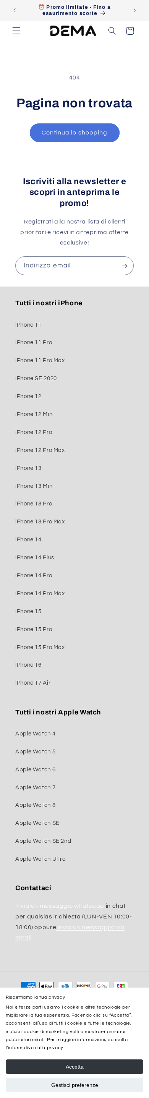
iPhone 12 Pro (33, 432)
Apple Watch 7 (35, 787)
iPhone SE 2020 (36, 378)
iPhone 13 (28, 468)
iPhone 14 (28, 540)
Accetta (75, 1067)
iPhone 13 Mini (34, 486)
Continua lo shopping (74, 133)
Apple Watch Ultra (40, 859)
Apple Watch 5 (35, 752)
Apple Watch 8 (35, 805)
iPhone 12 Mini (34, 414)
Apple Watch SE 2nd (43, 841)
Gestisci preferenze (74, 1085)
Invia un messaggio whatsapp (59, 906)
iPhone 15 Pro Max (40, 647)
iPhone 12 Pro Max (40, 450)
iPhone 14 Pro (33, 575)
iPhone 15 (28, 611)
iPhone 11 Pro (33, 342)
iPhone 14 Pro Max (40, 593)
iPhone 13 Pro (33, 504)
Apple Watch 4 (35, 734)
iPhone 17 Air (32, 683)
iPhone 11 (28, 325)
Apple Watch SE (37, 823)
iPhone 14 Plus (34, 557)
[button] (16, 31)
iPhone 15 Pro (33, 629)
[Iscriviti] (124, 265)
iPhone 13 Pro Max (40, 522)
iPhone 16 (28, 665)
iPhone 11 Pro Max (40, 360)
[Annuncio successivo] (134, 10)
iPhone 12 (28, 396)
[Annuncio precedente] (14, 10)
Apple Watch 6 (35, 769)
